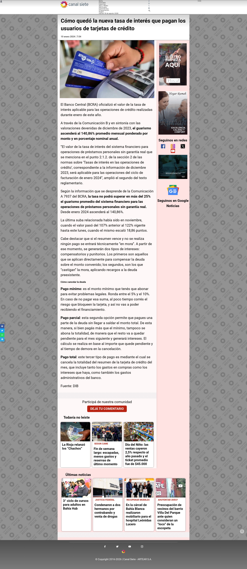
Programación (104, 10)
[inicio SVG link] (123, 552)
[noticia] (75, 431)
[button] (2, 326)
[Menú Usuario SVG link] (1, 1)
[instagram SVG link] (149, 4)
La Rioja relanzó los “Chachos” (73, 446)
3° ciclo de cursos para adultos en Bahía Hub (75, 504)
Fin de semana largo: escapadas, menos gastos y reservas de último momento (106, 456)
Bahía (101, 1)
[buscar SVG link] (149, 10)
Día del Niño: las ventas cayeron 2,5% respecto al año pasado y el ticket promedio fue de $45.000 (137, 454)
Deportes (102, 4)
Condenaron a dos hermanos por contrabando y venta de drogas (107, 510)
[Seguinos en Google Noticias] (173, 190)
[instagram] (173, 146)
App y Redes (103, 6)
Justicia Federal (105, 500)
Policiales (102, 2)
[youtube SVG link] (149, 8)
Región (101, 12)
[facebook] (163, 146)
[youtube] (173, 151)
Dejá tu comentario (107, 409)
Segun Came (101, 443)
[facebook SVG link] (149, 1)
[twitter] (183, 146)
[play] (180, 485)
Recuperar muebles (138, 500)
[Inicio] (74, 4)
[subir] (242, 531)
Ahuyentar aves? (168, 500)
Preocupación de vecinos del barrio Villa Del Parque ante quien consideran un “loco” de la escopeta (170, 516)
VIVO (199, 1)
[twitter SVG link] (149, 6)
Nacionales (103, 7)
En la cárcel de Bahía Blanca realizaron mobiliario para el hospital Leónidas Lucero (138, 514)
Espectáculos (104, 9)
